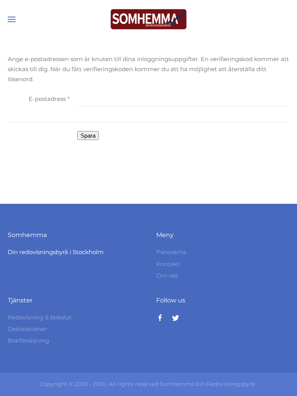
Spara (88, 135)
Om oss (167, 275)
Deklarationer (27, 329)
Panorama (171, 252)
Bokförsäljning (28, 340)
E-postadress (49, 98)
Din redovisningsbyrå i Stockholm (56, 252)
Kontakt (167, 264)
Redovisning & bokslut (40, 317)
